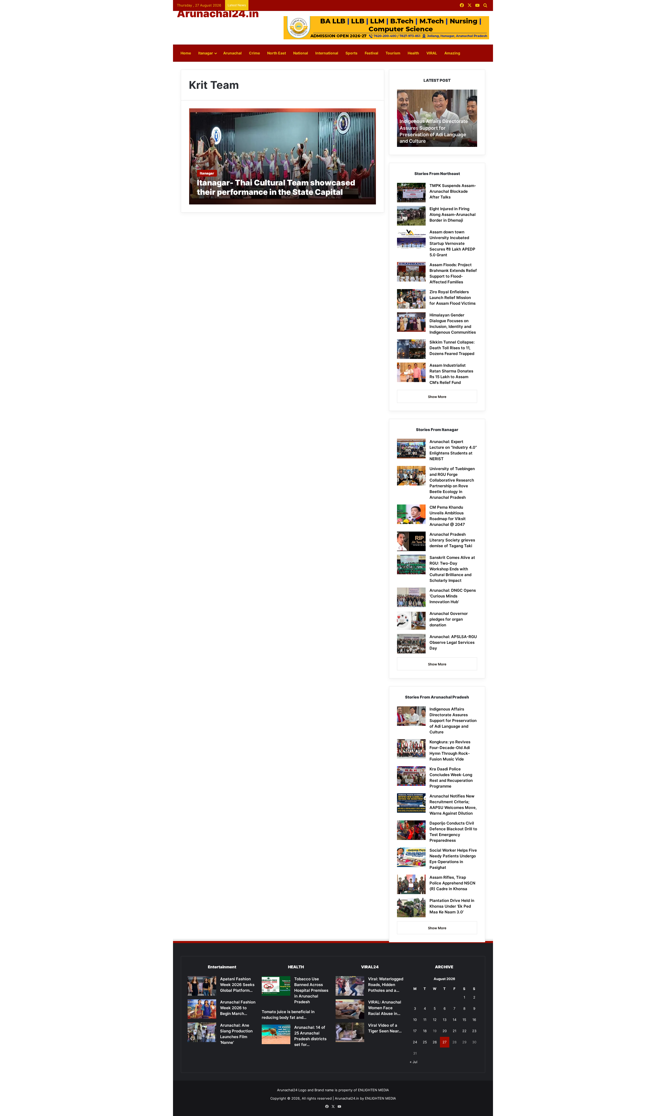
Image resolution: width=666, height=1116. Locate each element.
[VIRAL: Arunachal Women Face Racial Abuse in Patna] (350, 1009)
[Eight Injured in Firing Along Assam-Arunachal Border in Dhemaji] (411, 216)
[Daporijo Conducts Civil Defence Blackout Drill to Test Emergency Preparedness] (411, 830)
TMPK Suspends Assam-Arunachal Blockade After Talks (453, 191)
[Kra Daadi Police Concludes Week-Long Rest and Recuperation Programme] (411, 776)
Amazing (452, 53)
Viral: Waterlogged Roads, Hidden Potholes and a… (385, 984)
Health (413, 53)
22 (464, 1031)
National (300, 53)
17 (415, 1031)
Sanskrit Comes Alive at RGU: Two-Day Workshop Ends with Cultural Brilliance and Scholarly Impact (452, 569)
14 (454, 1020)
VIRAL (431, 53)
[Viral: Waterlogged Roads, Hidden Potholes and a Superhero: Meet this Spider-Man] (350, 986)
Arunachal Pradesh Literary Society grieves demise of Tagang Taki (452, 540)
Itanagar (205, 53)
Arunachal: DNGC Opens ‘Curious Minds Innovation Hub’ (453, 596)
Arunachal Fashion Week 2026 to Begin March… (237, 1008)
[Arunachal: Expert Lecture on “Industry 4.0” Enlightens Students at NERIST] (411, 448)
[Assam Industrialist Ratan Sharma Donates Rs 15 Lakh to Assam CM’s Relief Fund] (411, 372)
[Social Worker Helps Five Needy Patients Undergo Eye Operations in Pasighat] (411, 857)
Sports (351, 53)
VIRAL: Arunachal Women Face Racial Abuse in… (384, 1008)
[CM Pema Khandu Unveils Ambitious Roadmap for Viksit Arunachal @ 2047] (411, 514)
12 (435, 1020)
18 (425, 1031)
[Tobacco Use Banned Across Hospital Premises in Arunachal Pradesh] (276, 986)
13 (444, 1020)
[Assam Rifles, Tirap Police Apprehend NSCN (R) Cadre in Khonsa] (411, 884)
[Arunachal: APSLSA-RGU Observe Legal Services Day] (411, 643)
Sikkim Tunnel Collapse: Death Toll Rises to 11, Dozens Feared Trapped (452, 348)
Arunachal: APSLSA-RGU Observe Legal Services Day (453, 642)
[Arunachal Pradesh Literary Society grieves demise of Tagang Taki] (411, 541)
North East (276, 53)
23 (474, 1031)
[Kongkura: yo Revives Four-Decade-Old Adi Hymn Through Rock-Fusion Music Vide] (411, 749)
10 (415, 1020)
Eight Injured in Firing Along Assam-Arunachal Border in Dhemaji (453, 214)
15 (464, 1020)
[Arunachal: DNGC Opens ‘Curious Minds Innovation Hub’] (411, 597)
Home (186, 53)
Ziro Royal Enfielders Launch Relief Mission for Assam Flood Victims (453, 297)
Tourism (393, 53)
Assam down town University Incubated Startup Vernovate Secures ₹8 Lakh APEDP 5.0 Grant (452, 243)
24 (415, 1042)
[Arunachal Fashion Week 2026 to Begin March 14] (202, 1009)
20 (445, 1031)
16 (474, 1020)
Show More (437, 397)
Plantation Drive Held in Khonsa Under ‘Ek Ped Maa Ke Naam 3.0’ (452, 906)
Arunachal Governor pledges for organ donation (449, 619)
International (326, 53)
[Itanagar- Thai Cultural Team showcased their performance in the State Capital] (282, 156)
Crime (254, 53)
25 (425, 1042)
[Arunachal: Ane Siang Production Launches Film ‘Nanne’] (202, 1032)
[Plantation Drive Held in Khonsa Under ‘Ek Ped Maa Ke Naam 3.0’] (411, 907)
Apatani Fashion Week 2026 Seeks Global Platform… (237, 984)
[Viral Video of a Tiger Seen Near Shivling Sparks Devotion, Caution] (350, 1032)
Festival (371, 53)
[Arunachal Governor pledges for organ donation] (411, 620)
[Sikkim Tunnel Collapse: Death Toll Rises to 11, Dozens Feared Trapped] (411, 349)
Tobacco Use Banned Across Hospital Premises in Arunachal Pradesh (311, 990)
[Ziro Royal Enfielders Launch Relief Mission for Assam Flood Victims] (411, 299)
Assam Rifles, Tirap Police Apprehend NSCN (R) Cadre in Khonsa (452, 883)
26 (435, 1042)
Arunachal (232, 53)
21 (454, 1031)
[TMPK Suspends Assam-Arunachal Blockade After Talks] (411, 192)
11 (424, 1020)
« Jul (413, 1062)
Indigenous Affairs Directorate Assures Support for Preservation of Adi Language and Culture (453, 720)
